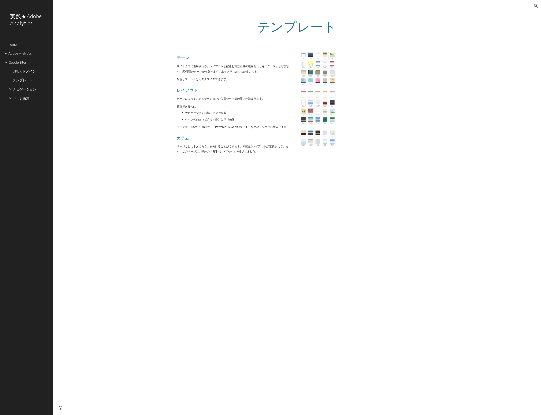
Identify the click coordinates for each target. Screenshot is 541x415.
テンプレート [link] (23, 80)
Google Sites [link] (17, 62)
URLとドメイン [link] (24, 71)
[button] (536, 6)
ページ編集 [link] (21, 98)
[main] (297, 26)
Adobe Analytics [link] (20, 53)
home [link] (12, 44)
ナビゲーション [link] (24, 89)
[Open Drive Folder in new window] (410, 171)
